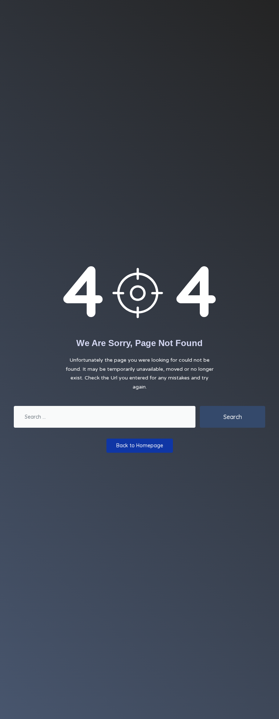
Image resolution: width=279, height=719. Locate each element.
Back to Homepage (139, 445)
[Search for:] (104, 417)
